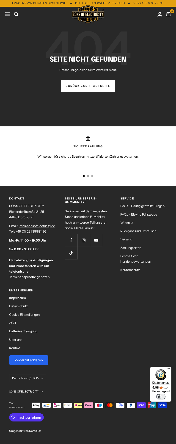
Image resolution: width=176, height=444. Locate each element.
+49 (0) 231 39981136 (31, 231)
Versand (126, 239)
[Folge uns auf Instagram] (83, 240)
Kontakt (14, 348)
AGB (12, 323)
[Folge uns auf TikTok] (71, 253)
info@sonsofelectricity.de (37, 226)
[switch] (160, 396)
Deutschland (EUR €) (25, 378)
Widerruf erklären (29, 360)
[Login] (160, 14)
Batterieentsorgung (23, 331)
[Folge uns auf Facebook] (71, 240)
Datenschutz (18, 306)
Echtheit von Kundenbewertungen (135, 259)
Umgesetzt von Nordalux (25, 431)
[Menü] (168, 369)
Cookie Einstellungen (24, 315)
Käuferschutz (130, 270)
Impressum (17, 298)
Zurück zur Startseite (88, 86)
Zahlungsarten (130, 248)
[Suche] (16, 14)
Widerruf (126, 223)
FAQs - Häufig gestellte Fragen (142, 206)
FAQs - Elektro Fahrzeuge (138, 214)
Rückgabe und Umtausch (138, 231)
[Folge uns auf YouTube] (96, 240)
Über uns (15, 340)
